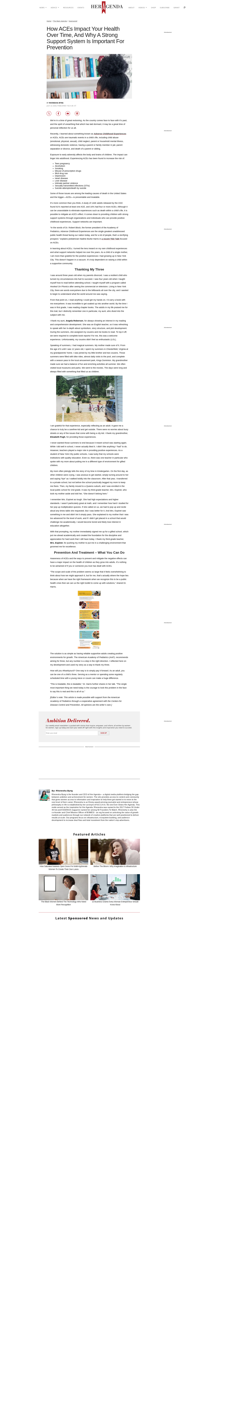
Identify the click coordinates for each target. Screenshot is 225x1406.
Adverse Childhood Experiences (110, 134)
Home (49, 21)
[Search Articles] (185, 7)
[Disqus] (89, 1180)
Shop (153, 7)
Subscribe (165, 7)
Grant (177, 7)
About (131, 7)
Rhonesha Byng (56, 103)
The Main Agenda (60, 21)
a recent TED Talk (111, 239)
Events (81, 7)
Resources (68, 7)
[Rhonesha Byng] (44, 806)
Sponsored (73, 21)
